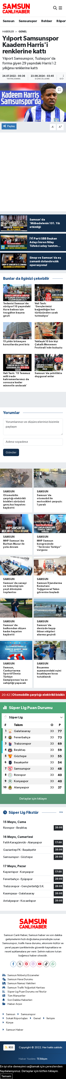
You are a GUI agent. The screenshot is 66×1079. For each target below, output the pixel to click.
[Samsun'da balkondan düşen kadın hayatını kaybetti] (16, 608)
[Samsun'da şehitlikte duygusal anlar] (49, 362)
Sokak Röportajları (17, 1018)
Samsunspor (28, 21)
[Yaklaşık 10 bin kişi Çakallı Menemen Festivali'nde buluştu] (49, 330)
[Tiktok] (46, 964)
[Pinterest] (26, 964)
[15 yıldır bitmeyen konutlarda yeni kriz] (17, 330)
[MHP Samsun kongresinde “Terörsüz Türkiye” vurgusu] (50, 523)
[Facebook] (13, 964)
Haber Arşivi (15, 1004)
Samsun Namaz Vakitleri (22, 983)
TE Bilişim (42, 1058)
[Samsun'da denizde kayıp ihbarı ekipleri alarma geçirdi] (50, 608)
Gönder (11, 452)
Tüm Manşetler (16, 995)
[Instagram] (33, 964)
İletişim (51, 1018)
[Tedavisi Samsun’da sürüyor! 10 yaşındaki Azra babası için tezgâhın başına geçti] (17, 292)
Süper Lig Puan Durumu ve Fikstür (27, 991)
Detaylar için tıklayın (33, 798)
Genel (23, 31)
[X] (20, 964)
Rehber (46, 21)
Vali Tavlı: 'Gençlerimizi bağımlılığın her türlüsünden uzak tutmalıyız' (46, 309)
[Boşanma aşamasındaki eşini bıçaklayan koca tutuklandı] (50, 650)
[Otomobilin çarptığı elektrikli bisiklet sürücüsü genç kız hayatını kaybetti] (16, 478)
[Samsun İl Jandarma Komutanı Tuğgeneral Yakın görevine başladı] (50, 565)
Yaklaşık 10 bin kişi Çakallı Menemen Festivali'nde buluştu (48, 344)
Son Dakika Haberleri (20, 1000)
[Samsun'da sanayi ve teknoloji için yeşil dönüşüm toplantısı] (16, 565)
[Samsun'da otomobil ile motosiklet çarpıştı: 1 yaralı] (50, 478)
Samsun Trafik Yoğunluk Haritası (26, 987)
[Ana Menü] (60, 8)
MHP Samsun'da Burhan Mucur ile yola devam (14, 544)
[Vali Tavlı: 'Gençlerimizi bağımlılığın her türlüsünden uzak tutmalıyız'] (49, 292)
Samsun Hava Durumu (20, 979)
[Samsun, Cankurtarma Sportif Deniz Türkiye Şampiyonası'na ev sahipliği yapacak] (16, 650)
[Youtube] (40, 964)
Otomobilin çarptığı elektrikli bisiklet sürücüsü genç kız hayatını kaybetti (14, 501)
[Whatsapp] (53, 964)
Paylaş (11, 126)
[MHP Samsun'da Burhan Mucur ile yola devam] (16, 523)
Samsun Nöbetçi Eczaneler (23, 975)
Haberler (8, 31)
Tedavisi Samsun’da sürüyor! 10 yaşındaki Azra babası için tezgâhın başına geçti (16, 309)
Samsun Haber (14, 1029)
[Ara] (55, 8)
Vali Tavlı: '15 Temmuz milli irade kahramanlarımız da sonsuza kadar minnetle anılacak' (16, 379)
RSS (10, 1047)
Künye (9, 1022)
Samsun (8, 21)
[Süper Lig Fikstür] (61, 812)
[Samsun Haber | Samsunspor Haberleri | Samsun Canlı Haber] (16, 8)
